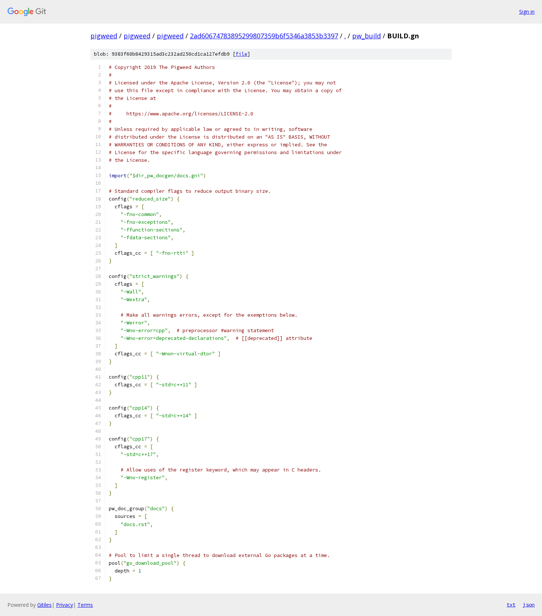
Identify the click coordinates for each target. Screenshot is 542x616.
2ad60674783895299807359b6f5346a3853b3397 (264, 35)
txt (511, 604)
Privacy (64, 604)
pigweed (103, 35)
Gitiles (44, 604)
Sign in (527, 11)
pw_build (366, 35)
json (529, 604)
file (241, 54)
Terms (85, 604)
